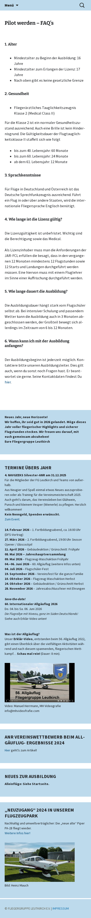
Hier (7, 750)
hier (8, 382)
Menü (9, 5)
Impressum (60, 908)
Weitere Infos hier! (17, 833)
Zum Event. (12, 519)
